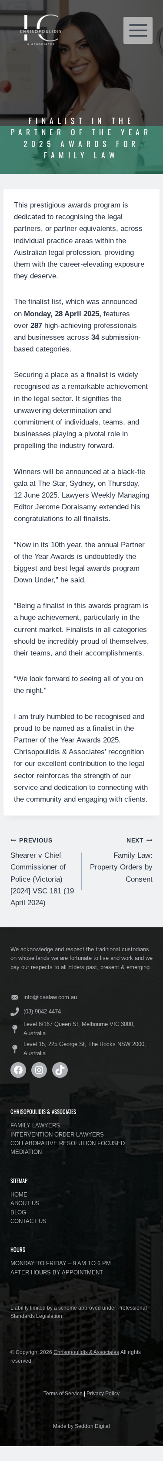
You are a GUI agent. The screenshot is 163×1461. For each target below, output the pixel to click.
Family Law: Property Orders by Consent (121, 860)
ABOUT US (25, 1203)
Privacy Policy (103, 1394)
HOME (18, 1194)
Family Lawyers (35, 1125)
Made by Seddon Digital (81, 1426)
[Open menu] (138, 30)
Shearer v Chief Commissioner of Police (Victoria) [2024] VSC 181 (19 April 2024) (42, 872)
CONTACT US (28, 1221)
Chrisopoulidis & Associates (86, 1352)
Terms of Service (63, 1394)
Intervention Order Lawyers (57, 1134)
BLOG (18, 1212)
